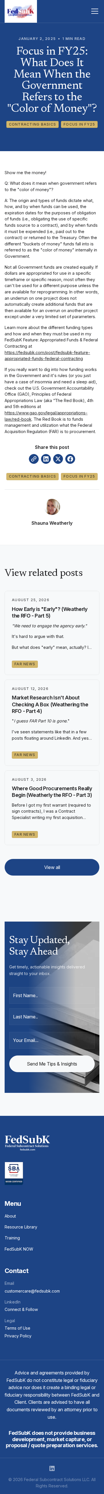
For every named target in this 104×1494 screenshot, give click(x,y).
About (10, 1216)
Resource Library (21, 1226)
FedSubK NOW (19, 1249)
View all (52, 867)
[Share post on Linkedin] (46, 459)
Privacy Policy (18, 1335)
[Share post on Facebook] (70, 459)
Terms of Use (17, 1328)
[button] (93, 11)
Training (12, 1237)
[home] (21, 11)
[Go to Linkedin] (52, 1468)
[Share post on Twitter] (58, 459)
